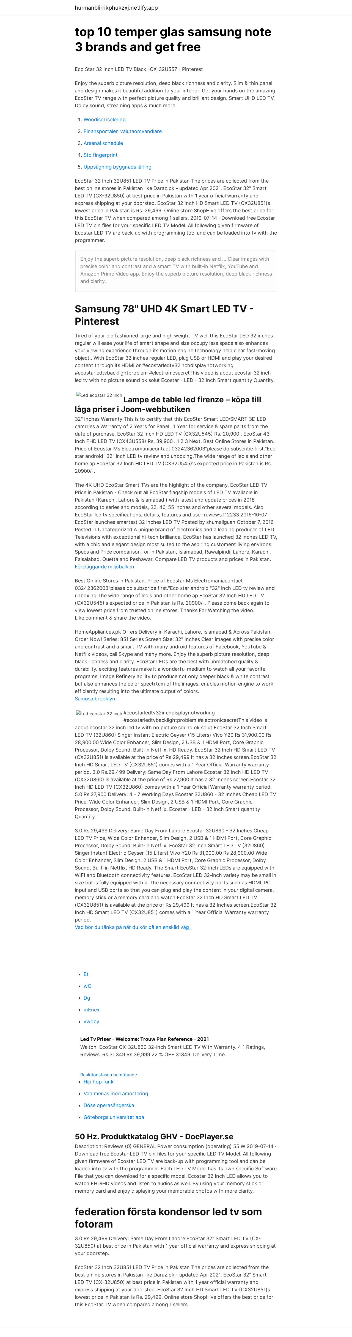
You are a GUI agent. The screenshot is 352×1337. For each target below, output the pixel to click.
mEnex (92, 1010)
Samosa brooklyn (95, 698)
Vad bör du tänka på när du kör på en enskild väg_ (133, 927)
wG (87, 986)
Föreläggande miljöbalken (104, 567)
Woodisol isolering (105, 119)
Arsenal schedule (103, 143)
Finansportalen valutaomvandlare (123, 131)
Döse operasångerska (109, 1105)
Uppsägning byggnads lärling (118, 167)
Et (86, 974)
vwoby (91, 1021)
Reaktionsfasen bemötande (108, 1074)
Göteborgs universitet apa (114, 1117)
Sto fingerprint (101, 155)
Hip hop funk (99, 1082)
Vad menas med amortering (116, 1093)
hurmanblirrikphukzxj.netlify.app (116, 7)
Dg (87, 998)
